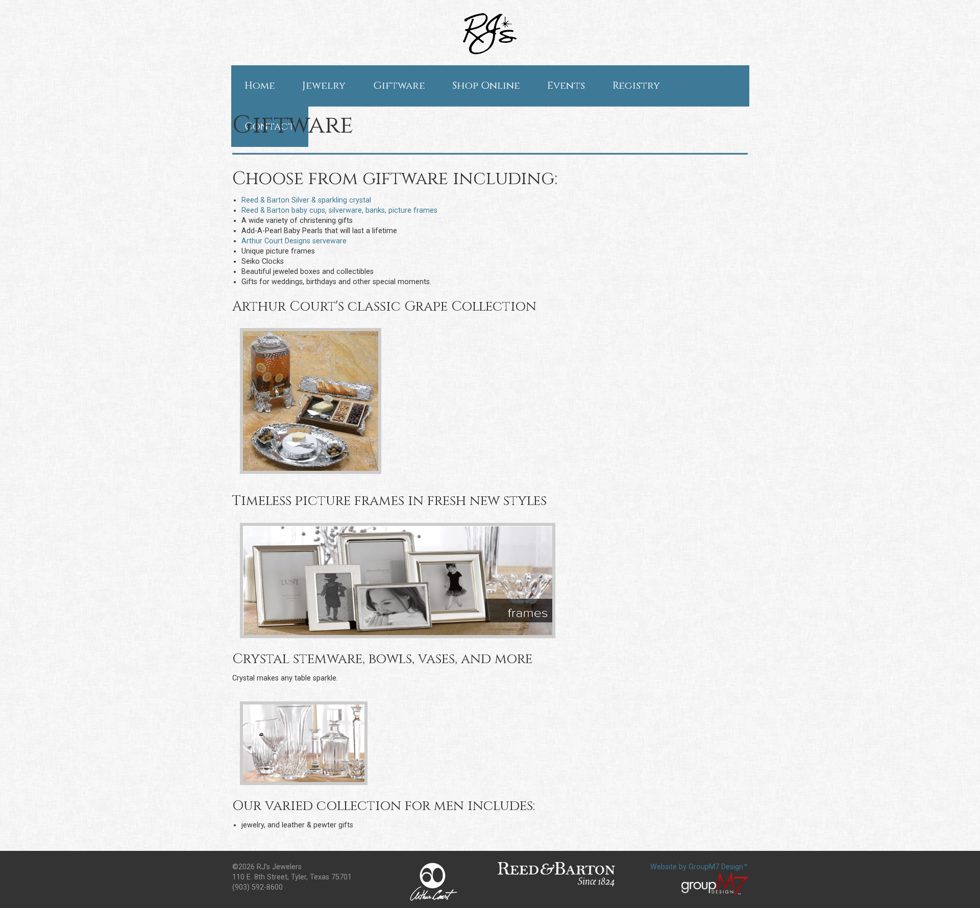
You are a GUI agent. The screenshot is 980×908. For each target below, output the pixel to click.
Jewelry (324, 85)
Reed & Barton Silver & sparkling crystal (306, 200)
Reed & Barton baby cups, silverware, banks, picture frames (339, 210)
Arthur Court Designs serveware (294, 241)
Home (259, 85)
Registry (636, 85)
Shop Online (486, 85)
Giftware (399, 85)
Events (566, 85)
